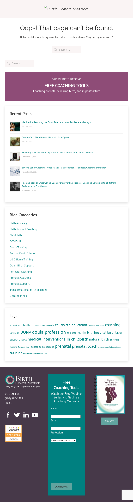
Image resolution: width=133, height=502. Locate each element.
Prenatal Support (20, 284)
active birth (15, 325)
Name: (54, 408)
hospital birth (104, 332)
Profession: (57, 432)
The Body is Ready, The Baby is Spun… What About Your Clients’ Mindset (57, 152)
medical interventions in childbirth (58, 339)
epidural (71, 332)
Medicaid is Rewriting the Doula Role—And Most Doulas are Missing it (56, 122)
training (16, 353)
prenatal (63, 346)
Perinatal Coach (24, 347)
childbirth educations (96, 325)
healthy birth (85, 333)
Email (8, 403)
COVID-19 (15, 241)
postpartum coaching (42, 346)
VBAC (46, 354)
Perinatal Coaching (21, 271)
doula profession (49, 332)
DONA (25, 332)
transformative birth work (33, 354)
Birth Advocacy (18, 223)
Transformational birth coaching (28, 290)
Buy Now (109, 421)
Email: (54, 420)
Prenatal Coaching (20, 277)
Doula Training (18, 247)
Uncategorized (18, 296)
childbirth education (71, 324)
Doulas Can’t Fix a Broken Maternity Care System (46, 137)
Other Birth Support (22, 265)
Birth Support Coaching (23, 229)
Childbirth (16, 235)
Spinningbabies (115, 347)
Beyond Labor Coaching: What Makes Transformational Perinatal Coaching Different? (64, 167)
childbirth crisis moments (38, 325)
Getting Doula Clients (22, 253)
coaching (112, 324)
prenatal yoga (103, 347)
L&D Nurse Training (21, 259)
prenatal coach (84, 346)
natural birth (99, 339)
